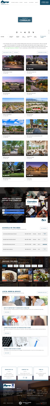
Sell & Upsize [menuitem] (9, 373)
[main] (25, 180)
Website (45, 234)
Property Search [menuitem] (14, 2)
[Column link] (5, 2)
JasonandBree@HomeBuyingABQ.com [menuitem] (26, 374)
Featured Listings (11, 37)
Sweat (28, 265)
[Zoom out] (49, 31)
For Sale (16, 52)
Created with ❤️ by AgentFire (41, 403)
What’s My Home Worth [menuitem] (42, 393)
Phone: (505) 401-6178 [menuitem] (25, 373)
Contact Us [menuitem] (9, 378)
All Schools (44, 228)
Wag (41, 265)
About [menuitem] (36, 2)
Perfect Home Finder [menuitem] (8, 374)
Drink (11, 265)
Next (48, 275)
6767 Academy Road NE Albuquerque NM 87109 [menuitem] (41, 374)
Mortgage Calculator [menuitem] (32, 395)
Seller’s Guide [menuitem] (40, 395)
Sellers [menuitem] (25, 2)
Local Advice (35, 37)
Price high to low (7, 52)
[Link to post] (25, 301)
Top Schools (23, 37)
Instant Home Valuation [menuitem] (9, 376)
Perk (22, 265)
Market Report (17, 37)
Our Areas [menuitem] (31, 2)
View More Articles (42, 292)
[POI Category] (16, 32)
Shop (16, 265)
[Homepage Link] (9, 385)
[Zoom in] (49, 30)
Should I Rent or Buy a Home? (12, 348)
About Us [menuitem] (19, 388)
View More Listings (42, 52)
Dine (5, 265)
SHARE (15, 269)
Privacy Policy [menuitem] (10, 403)
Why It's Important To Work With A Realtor (16, 308)
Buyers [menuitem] (21, 2)
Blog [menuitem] (18, 393)
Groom (34, 265)
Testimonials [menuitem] (19, 392)
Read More (7, 312)
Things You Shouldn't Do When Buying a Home (17, 327)
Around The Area (29, 37)
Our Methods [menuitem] (19, 390)
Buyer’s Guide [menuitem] (30, 393)
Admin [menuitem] (4, 403)
